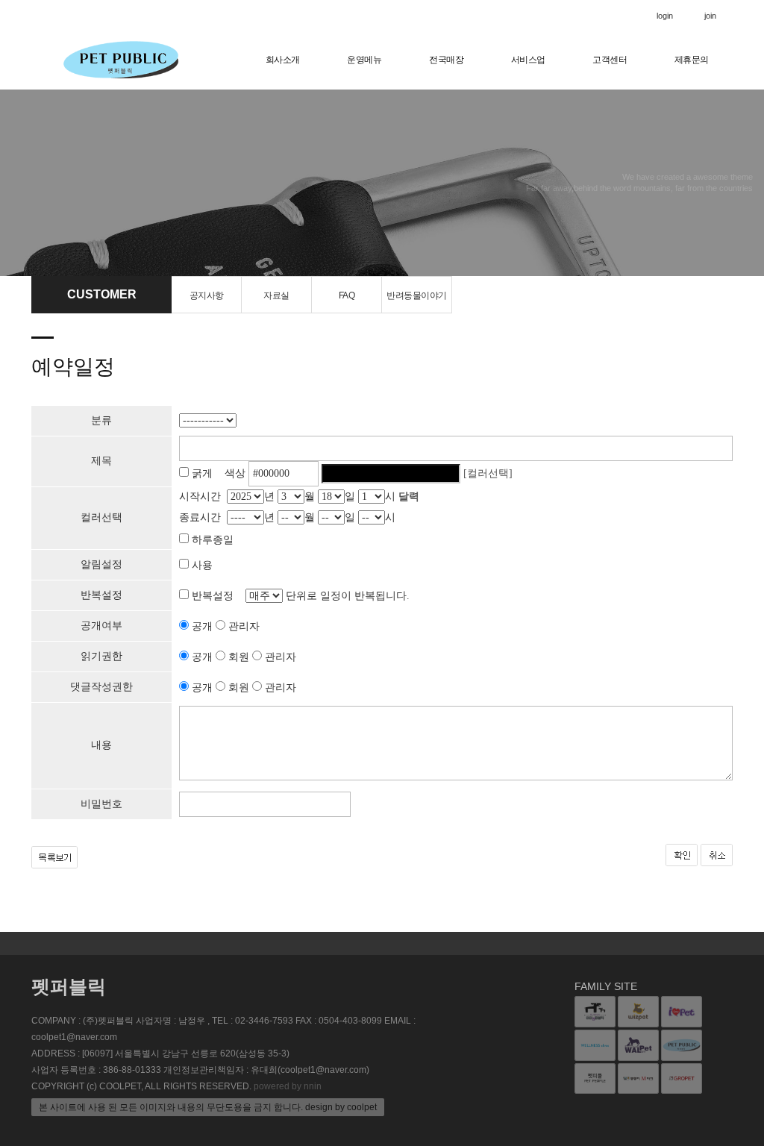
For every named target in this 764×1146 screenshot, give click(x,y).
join (710, 15)
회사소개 (283, 59)
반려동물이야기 (416, 295)
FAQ (347, 295)
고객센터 (609, 59)
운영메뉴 (364, 59)
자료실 (276, 295)
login (665, 15)
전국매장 (446, 59)
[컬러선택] (488, 473)
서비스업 (528, 59)
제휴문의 (691, 59)
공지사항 (207, 295)
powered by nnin (288, 1086)
